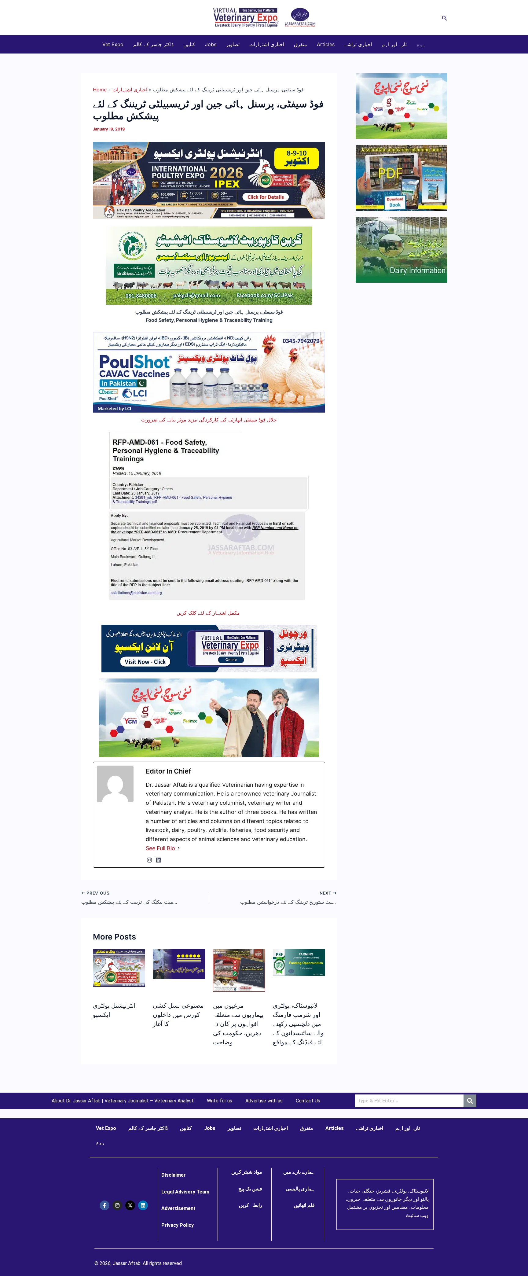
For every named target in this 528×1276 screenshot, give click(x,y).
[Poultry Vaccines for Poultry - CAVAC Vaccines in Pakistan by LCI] (209, 372)
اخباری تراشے (358, 44)
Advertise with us (264, 1100)
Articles (326, 44)
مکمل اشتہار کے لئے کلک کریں (209, 613)
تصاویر (233, 44)
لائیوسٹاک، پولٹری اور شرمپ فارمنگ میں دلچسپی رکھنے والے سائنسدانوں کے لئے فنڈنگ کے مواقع (298, 1024)
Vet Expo (112, 44)
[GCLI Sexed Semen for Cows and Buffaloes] (209, 265)
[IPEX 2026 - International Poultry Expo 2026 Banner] (209, 180)
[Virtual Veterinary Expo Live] (209, 648)
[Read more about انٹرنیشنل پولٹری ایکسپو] (119, 967)
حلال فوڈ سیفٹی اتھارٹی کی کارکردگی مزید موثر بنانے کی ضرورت (209, 420)
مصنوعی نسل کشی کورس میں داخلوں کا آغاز (178, 1015)
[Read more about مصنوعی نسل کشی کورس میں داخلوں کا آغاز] (179, 964)
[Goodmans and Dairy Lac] (209, 717)
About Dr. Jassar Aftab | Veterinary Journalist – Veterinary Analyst (123, 1100)
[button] (444, 17)
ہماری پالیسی (300, 1189)
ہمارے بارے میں (299, 1172)
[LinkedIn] (158, 860)
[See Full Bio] (178, 848)
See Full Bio (160, 848)
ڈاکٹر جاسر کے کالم (153, 44)
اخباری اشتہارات (266, 44)
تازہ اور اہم (394, 44)
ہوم (421, 44)
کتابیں (189, 44)
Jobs (210, 44)
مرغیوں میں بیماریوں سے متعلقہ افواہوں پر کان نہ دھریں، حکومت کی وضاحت (238, 1024)
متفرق (300, 44)
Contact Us (308, 1100)
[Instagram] (149, 860)
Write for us (219, 1100)
